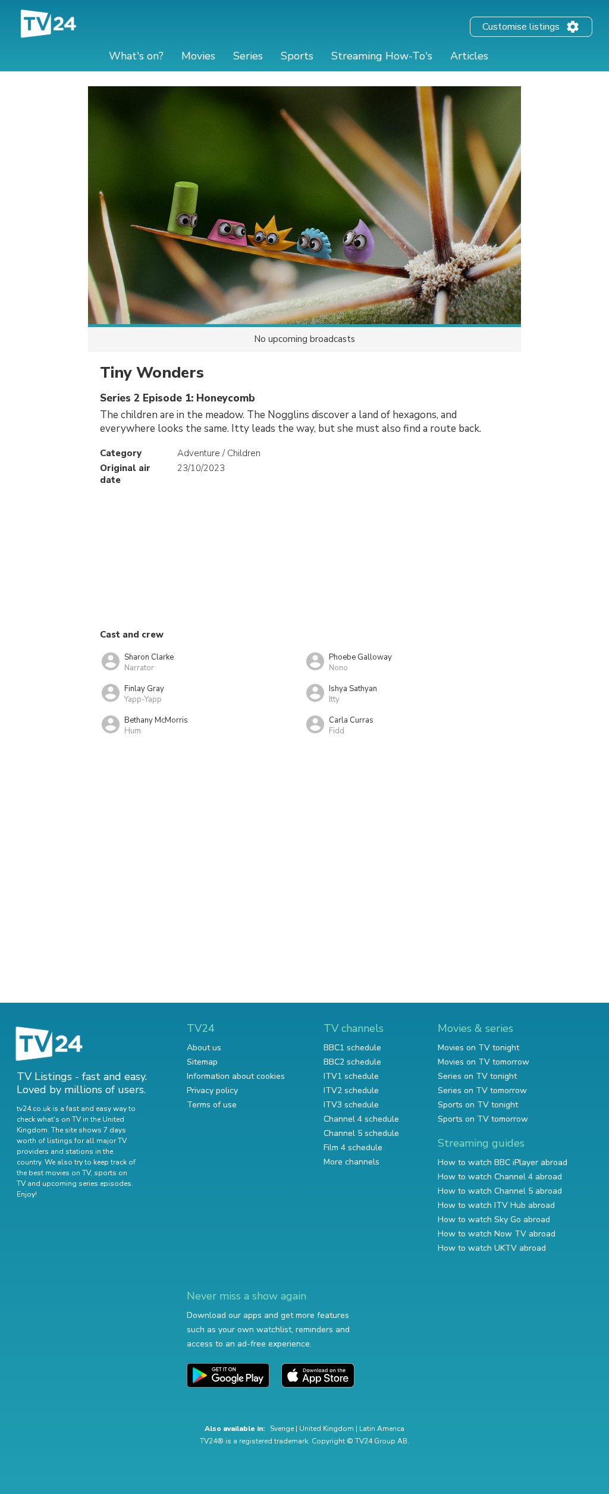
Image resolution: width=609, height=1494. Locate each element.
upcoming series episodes (86, 1183)
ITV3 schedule (351, 1104)
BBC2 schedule (352, 1062)
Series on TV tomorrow (482, 1090)
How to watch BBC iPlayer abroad (502, 1162)
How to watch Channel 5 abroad (500, 1191)
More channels (351, 1161)
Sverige (282, 1428)
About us (204, 1047)
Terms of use (212, 1104)
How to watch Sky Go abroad (494, 1219)
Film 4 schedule (353, 1147)
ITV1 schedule (351, 1076)
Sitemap (202, 1062)
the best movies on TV (53, 1173)
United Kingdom (326, 1428)
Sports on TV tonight (478, 1104)
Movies (198, 56)
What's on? (136, 56)
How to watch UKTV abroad (492, 1248)
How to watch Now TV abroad (496, 1233)
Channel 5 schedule (361, 1133)
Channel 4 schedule (361, 1119)
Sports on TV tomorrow (483, 1119)
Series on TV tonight (477, 1076)
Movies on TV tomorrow (483, 1062)
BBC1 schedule (352, 1047)
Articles (469, 56)
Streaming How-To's (381, 56)
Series (248, 56)
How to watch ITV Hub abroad (496, 1205)
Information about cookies (236, 1076)
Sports (297, 56)
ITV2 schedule (351, 1090)
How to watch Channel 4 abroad (500, 1176)
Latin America (381, 1428)
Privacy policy (212, 1090)
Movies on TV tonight (478, 1047)
